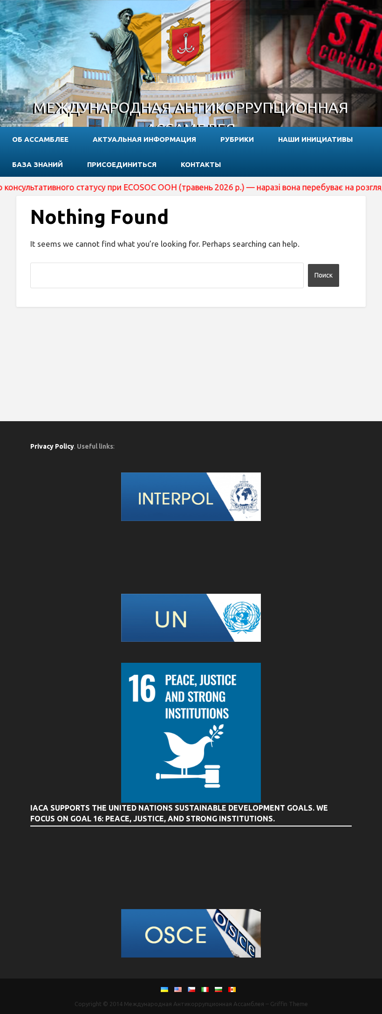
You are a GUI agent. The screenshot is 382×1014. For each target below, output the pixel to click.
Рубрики (237, 139)
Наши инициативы (315, 139)
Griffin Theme (289, 1003)
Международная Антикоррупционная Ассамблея (191, 118)
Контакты (201, 164)
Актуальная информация (144, 139)
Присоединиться (122, 164)
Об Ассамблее (40, 139)
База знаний (37, 164)
